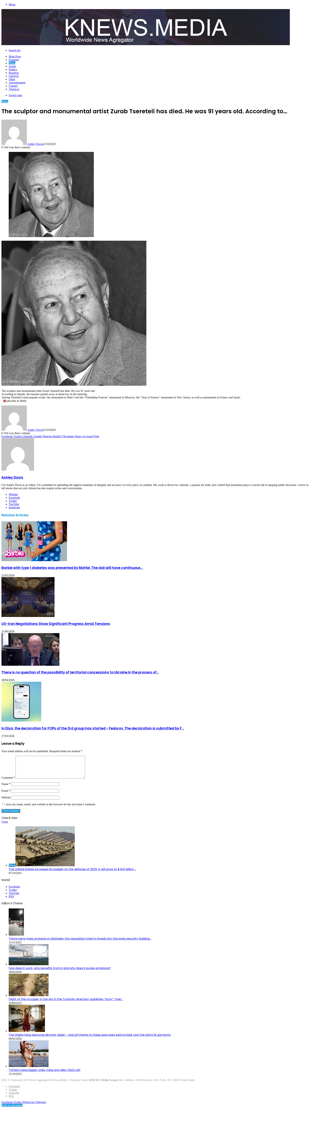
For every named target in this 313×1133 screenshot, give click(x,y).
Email (5, 790)
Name (6, 784)
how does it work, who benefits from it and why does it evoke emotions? (60, 968)
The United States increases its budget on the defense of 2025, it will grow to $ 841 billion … (72, 869)
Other (12, 79)
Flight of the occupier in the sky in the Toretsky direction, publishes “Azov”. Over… (66, 999)
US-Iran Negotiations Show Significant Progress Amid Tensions (55, 623)
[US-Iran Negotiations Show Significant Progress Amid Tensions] (28, 616)
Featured (14, 59)
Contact (13, 85)
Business (14, 72)
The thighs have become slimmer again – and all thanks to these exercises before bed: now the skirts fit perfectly (90, 1035)
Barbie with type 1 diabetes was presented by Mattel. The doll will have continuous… (72, 567)
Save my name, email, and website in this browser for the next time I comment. (51, 804)
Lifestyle (14, 76)
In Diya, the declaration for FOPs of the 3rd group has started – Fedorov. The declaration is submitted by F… (92, 728)
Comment (8, 777)
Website (6, 797)
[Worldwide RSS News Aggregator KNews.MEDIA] (145, 44)
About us (14, 89)
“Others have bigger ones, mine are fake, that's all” (45, 1070)
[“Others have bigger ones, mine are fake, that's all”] (29, 1066)
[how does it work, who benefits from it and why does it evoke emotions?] (29, 964)
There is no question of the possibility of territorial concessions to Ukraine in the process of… (80, 672)
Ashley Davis (35, 144)
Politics (13, 69)
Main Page (15, 56)
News (12, 63)
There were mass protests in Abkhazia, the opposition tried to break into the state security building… (80, 939)
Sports (12, 66)
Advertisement (17, 82)
